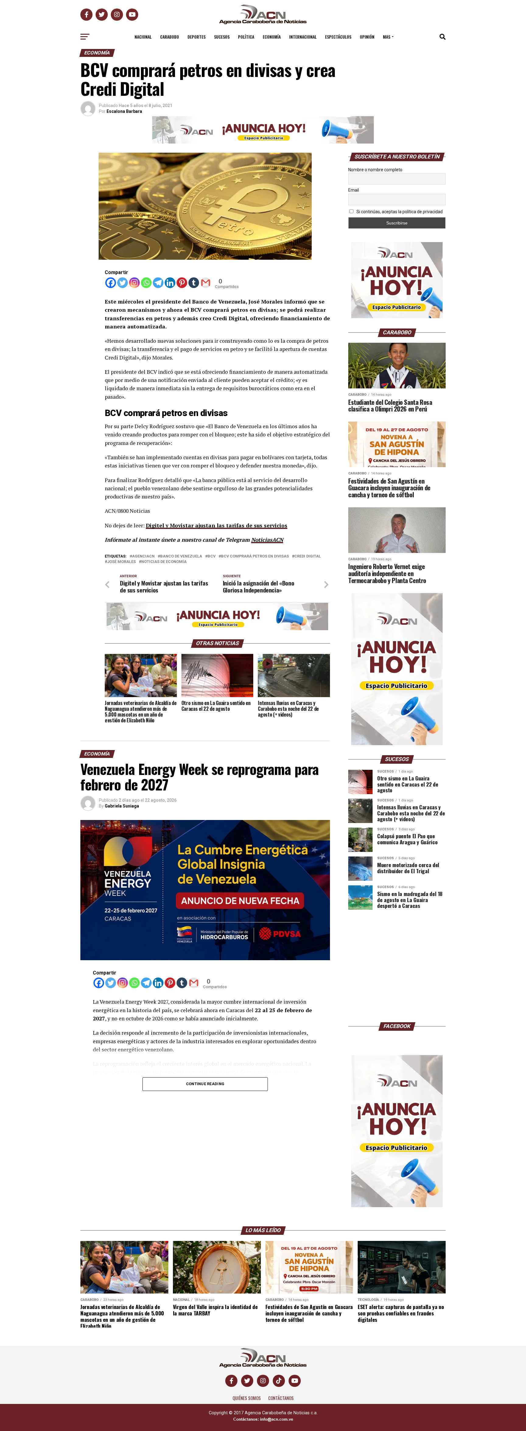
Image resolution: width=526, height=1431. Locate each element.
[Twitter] (122, 282)
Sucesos (222, 36)
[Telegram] (158, 282)
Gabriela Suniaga (122, 806)
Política (246, 36)
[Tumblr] (193, 282)
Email (353, 190)
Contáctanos (281, 1398)
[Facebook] (110, 282)
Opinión (367, 36)
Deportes (196, 36)
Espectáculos (338, 36)
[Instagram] (134, 282)
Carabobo (169, 36)
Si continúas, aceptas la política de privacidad (399, 211)
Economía (272, 36)
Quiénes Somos (247, 1398)
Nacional (143, 36)
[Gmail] (205, 282)
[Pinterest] (182, 282)
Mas (386, 36)
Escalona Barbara (124, 111)
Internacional (303, 36)
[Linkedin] (170, 282)
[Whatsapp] (146, 282)
